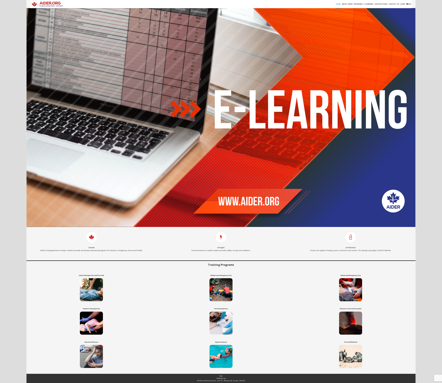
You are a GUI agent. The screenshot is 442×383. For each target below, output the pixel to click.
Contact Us (394, 4)
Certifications (380, 4)
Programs (358, 4)
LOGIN (402, 4)
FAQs (221, 376)
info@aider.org (221, 378)
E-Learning (368, 4)
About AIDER (347, 4)
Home (338, 4)
